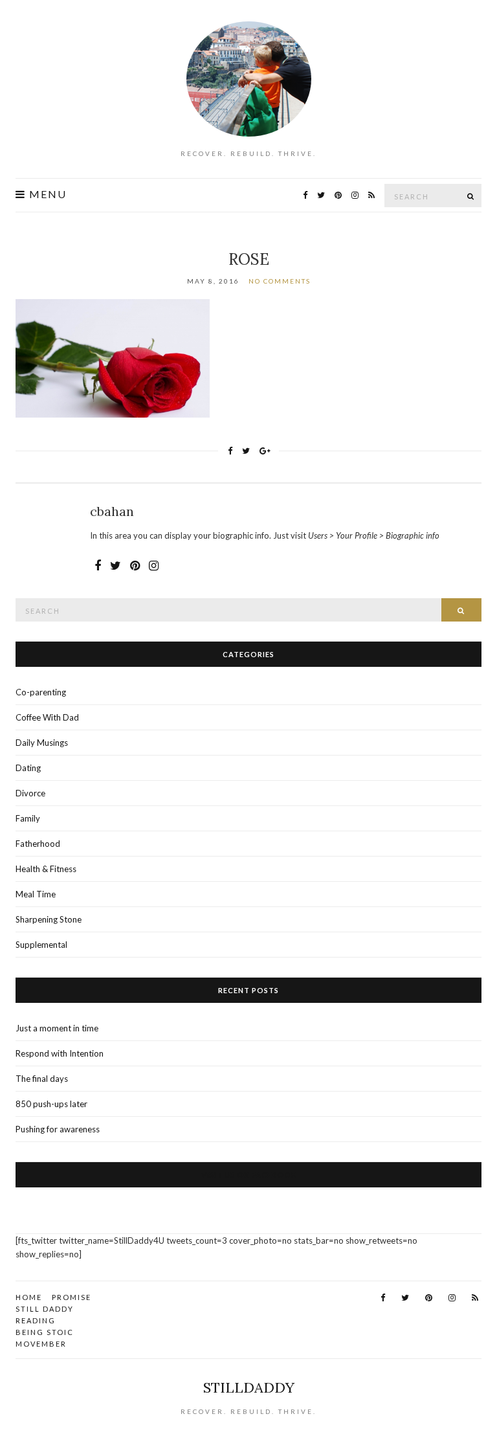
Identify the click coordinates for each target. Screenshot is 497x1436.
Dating (28, 768)
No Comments (279, 281)
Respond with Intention (60, 1053)
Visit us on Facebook (248, 1175)
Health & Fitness (46, 869)
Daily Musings (42, 742)
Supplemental (41, 944)
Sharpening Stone (49, 919)
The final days (42, 1078)
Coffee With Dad (47, 717)
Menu (46, 194)
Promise (71, 1297)
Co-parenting (41, 692)
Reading (36, 1320)
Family (28, 818)
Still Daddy (45, 1309)
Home (29, 1297)
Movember (41, 1344)
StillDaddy (248, 1387)
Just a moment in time (57, 1028)
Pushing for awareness (58, 1129)
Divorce (30, 793)
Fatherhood (38, 843)
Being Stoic (45, 1332)
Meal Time (36, 894)
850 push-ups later (51, 1104)
